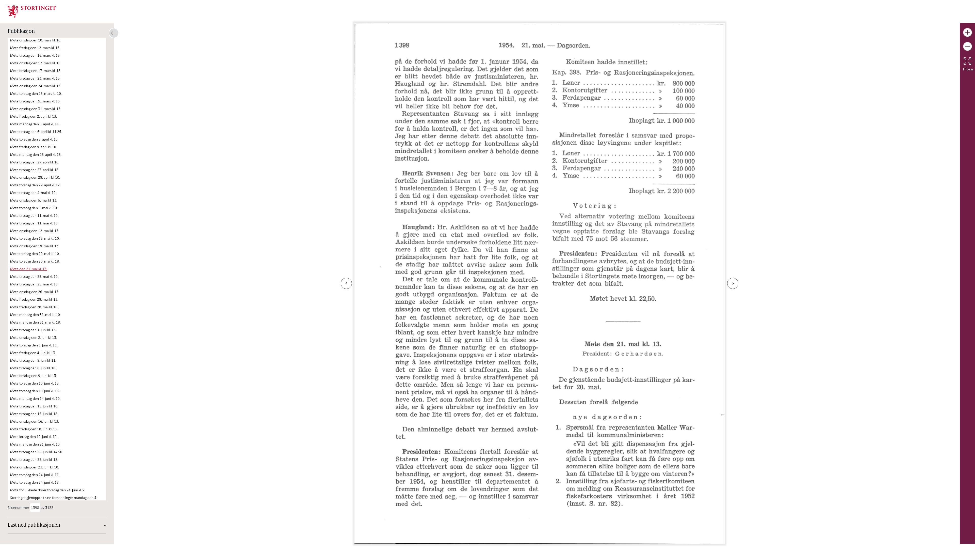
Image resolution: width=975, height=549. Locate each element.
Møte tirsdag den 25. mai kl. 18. (34, 284)
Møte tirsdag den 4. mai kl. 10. (33, 192)
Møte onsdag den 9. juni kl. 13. (33, 375)
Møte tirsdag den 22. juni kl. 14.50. (36, 451)
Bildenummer (18, 507)
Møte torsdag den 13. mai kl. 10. (35, 238)
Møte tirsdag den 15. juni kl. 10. (34, 406)
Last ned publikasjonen (34, 525)
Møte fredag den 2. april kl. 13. (33, 116)
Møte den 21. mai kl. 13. (28, 268)
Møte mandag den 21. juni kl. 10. (35, 444)
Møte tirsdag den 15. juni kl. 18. (34, 413)
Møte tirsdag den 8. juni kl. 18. (33, 367)
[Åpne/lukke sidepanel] (114, 33)
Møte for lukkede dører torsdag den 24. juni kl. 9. (47, 489)
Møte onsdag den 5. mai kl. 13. (33, 200)
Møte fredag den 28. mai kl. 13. (34, 299)
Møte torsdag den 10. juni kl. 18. (34, 390)
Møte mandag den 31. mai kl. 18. (35, 322)
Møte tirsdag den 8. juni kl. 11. (33, 360)
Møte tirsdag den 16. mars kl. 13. (35, 55)
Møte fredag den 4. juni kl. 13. (33, 352)
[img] (32, 11)
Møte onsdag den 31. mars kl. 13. (35, 108)
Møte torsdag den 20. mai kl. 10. (35, 253)
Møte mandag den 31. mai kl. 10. (35, 314)
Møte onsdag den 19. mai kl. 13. (34, 245)
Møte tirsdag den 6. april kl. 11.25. (36, 131)
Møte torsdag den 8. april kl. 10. (34, 139)
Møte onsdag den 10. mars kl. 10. (35, 40)
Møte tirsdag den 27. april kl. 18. (34, 169)
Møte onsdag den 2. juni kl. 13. (33, 337)
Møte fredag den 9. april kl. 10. (33, 146)
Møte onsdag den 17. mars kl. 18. (35, 70)
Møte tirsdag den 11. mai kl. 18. (34, 223)
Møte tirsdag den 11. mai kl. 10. (34, 215)
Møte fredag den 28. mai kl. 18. (34, 306)
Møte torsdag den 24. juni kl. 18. (34, 482)
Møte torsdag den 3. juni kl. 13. (33, 345)
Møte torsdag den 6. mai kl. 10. (34, 207)
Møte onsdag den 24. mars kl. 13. (35, 85)
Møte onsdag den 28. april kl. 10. (35, 177)
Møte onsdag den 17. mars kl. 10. (35, 62)
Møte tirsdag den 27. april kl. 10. (34, 162)
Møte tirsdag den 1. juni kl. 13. (33, 329)
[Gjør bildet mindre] (967, 46)
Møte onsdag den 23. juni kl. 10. (34, 467)
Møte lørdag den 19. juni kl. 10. (33, 436)
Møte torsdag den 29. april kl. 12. (35, 184)
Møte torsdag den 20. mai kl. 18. (35, 261)
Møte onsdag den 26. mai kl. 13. (34, 291)
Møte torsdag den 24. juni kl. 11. (34, 474)
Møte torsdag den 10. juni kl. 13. (34, 383)
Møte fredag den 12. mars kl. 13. (35, 47)
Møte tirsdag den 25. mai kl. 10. (34, 276)
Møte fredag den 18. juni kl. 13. (34, 428)
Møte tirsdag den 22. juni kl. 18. (34, 459)
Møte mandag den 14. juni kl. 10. (35, 398)
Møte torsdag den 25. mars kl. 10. (36, 93)
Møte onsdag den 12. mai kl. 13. (34, 230)
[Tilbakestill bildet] (967, 61)
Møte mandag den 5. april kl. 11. (34, 123)
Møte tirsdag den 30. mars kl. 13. (35, 101)
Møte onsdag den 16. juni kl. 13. (34, 421)
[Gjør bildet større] (967, 32)
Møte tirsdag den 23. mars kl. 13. (35, 78)
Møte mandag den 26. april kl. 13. (35, 154)
